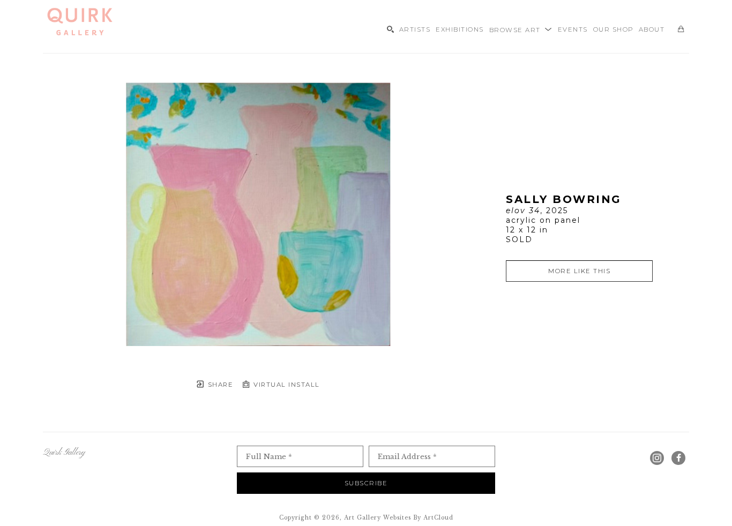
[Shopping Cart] (681, 29)
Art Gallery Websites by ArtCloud (398, 517)
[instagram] (657, 458)
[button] (520, 29)
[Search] (390, 29)
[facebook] (678, 458)
